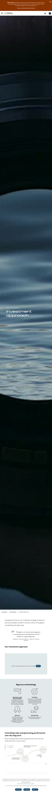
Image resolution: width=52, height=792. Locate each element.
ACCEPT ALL (18, 789)
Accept (38, 666)
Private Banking (12, 612)
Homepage (4, 612)
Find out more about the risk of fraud (26, 8)
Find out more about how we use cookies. (26, 783)
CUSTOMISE (26, 789)
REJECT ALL (35, 789)
